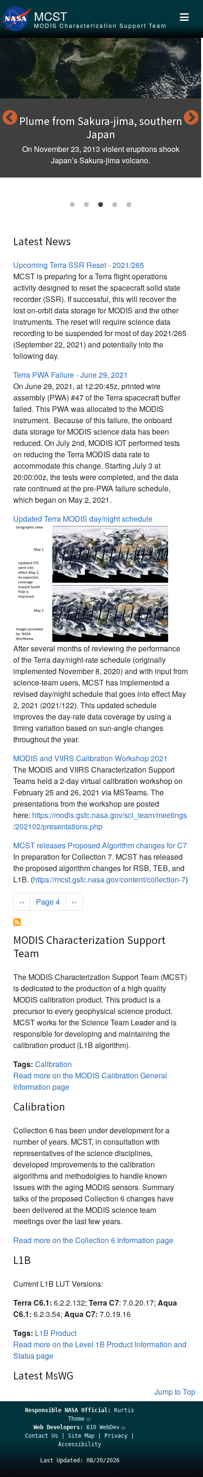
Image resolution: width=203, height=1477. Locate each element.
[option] (100, 108)
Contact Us (41, 1436)
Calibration (53, 1064)
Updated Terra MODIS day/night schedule (82, 518)
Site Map (81, 1436)
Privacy (115, 1436)
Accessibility (79, 1444)
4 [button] (114, 205)
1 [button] (72, 205)
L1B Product (55, 1332)
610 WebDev (102, 1427)
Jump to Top (174, 1391)
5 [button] (129, 205)
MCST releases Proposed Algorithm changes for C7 (100, 845)
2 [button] (86, 205)
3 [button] (100, 205)
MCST (50, 15)
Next (191, 118)
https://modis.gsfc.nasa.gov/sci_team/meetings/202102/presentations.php (100, 821)
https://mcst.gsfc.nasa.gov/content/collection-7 (109, 879)
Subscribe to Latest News (17, 922)
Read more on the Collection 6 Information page (93, 1240)
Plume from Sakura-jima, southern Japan (100, 127)
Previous (10, 118)
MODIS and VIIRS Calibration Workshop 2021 (90, 758)
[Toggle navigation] (184, 19)
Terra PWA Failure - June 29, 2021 (70, 374)
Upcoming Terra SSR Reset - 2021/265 (78, 264)
